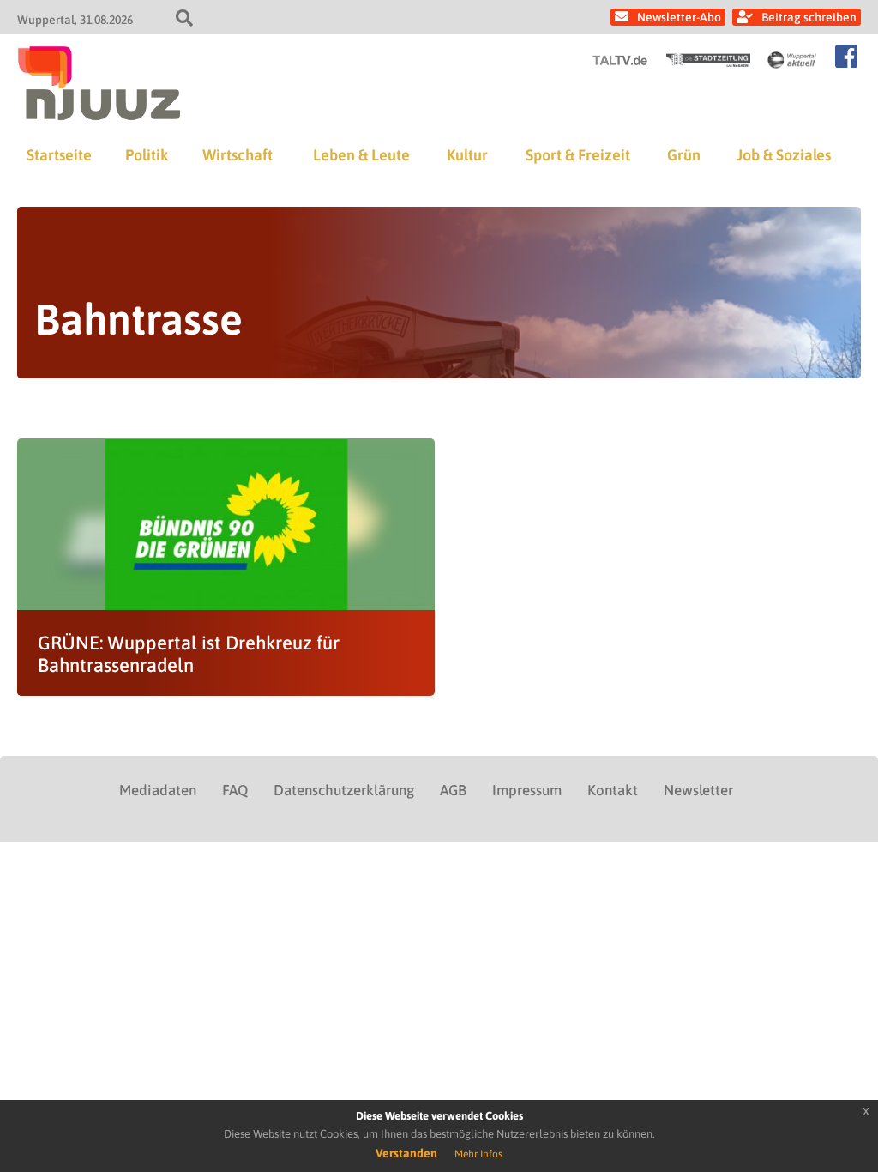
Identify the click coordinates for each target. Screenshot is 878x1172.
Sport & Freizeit (578, 155)
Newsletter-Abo (679, 17)
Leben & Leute (361, 155)
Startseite (59, 155)
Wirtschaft (237, 155)
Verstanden (406, 1153)
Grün (684, 155)
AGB (453, 790)
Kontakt (612, 790)
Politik (146, 155)
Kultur (467, 155)
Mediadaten (157, 790)
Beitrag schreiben (809, 17)
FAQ (235, 790)
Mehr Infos (478, 1154)
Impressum (527, 790)
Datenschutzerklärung (344, 790)
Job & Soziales (784, 155)
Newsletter (698, 790)
